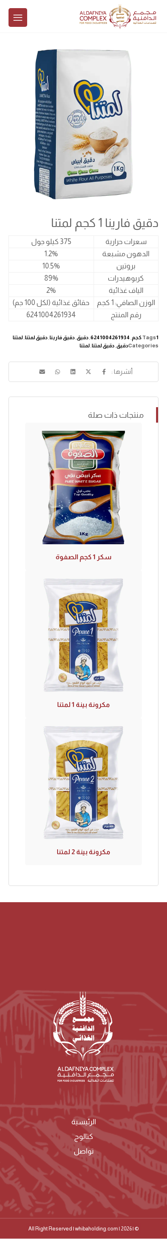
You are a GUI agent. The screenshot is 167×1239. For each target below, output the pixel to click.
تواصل (84, 1151)
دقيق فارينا (62, 337)
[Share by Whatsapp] (57, 371)
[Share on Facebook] (103, 371)
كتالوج (83, 1136)
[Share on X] (88, 371)
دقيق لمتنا (36, 337)
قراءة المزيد (86, 514)
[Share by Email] (42, 371)
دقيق (82, 337)
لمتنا (18, 337)
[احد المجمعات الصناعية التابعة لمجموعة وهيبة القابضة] (117, 16)
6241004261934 (110, 337)
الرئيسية (83, 1122)
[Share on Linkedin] (73, 371)
